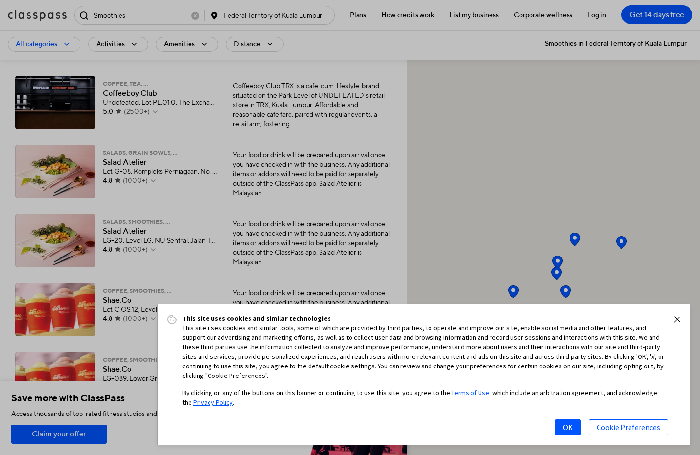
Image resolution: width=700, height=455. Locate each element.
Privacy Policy (213, 402)
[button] (677, 319)
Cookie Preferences (628, 427)
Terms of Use (470, 392)
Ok (568, 427)
